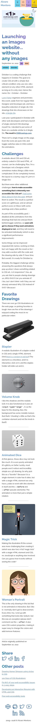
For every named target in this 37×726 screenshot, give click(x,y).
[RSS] (22, 713)
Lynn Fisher (7, 98)
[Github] (15, 707)
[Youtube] (29, 707)
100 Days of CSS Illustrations (14, 678)
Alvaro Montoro (6, 3)
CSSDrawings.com (24, 133)
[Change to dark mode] (34, 10)
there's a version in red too (17, 357)
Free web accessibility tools (13, 696)
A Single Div (10, 113)
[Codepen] (8, 707)
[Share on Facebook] (23, 658)
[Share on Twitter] (4, 658)
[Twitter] (22, 707)
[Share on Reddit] (10, 658)
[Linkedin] (15, 713)
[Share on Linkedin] (17, 658)
